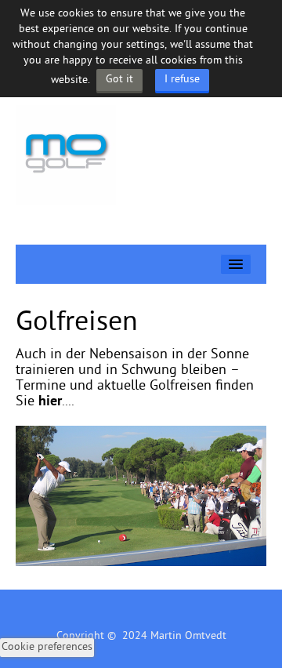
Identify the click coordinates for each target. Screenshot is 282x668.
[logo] (66, 155)
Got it (119, 79)
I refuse (182, 79)
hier (50, 402)
